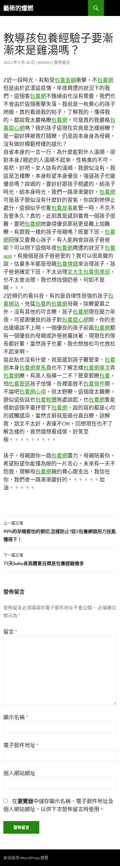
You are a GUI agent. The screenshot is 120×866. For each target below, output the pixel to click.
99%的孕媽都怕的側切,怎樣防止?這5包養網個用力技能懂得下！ (59, 531)
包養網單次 (96, 367)
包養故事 (62, 207)
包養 (40, 303)
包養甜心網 (75, 319)
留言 (10, 631)
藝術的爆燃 (18, 8)
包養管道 (19, 383)
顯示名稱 (15, 717)
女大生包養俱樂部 (88, 271)
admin (44, 62)
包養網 (105, 80)
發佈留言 (62, 62)
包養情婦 (67, 263)
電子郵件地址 (20, 745)
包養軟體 (46, 399)
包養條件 (94, 383)
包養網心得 (32, 391)
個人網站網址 (19, 773)
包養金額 (65, 80)
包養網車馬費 (35, 367)
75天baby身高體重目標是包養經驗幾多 (43, 559)
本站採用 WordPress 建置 (25, 857)
